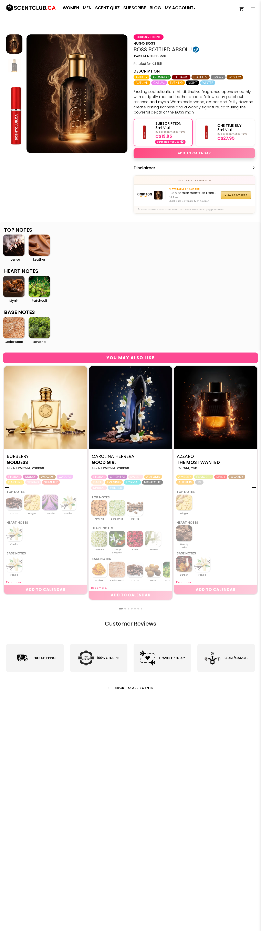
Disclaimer (144, 168)
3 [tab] (128, 608)
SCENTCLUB (35, 8)
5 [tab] (135, 608)
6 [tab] (138, 608)
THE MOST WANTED (198, 462)
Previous (33, 94)
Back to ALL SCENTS (133, 687)
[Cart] (241, 9)
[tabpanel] (45, 480)
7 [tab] (141, 608)
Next (121, 94)
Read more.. (14, 582)
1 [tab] (121, 608)
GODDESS (17, 462)
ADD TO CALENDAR (194, 153)
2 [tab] (125, 608)
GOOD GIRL (104, 462)
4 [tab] (132, 608)
